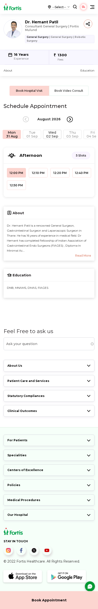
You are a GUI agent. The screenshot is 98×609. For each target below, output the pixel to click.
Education (87, 70)
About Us (14, 365)
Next (70, 119)
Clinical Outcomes (22, 411)
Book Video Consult (68, 90)
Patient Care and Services (28, 381)
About (8, 70)
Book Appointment (49, 600)
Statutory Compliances (25, 396)
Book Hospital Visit (29, 90)
